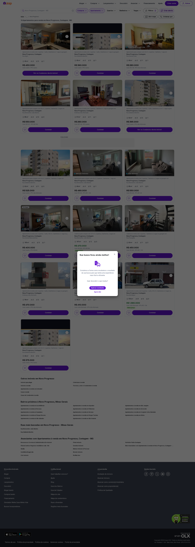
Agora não (97, 292)
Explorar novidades (97, 288)
